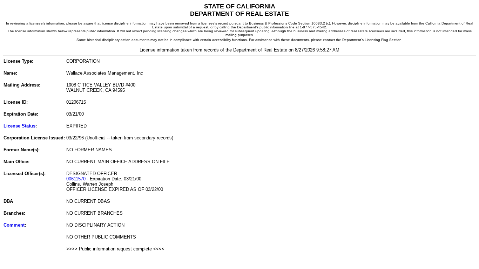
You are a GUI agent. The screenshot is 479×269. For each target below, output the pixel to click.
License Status (19, 126)
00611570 (76, 178)
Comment (14, 225)
